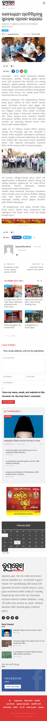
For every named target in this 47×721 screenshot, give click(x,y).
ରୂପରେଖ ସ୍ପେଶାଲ (23, 704)
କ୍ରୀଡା (15, 707)
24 (23, 546)
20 (42, 542)
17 (23, 542)
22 (11, 546)
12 (36, 539)
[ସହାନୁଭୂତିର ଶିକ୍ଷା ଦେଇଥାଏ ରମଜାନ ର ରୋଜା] (23, 426)
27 (42, 546)
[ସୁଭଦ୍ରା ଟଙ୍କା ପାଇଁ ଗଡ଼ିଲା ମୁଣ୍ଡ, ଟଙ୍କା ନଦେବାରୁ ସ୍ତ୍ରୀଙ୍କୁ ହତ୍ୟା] (34, 291)
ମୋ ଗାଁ (22, 707)
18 (30, 542)
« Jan (3, 553)
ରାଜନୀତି (37, 701)
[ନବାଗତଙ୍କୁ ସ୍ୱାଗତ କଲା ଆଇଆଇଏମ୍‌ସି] (13, 316)
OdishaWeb (29, 716)
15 (11, 542)
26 (36, 546)
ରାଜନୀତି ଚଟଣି (36, 704)
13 (42, 539)
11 (30, 539)
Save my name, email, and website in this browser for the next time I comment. (23, 394)
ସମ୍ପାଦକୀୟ (7, 707)
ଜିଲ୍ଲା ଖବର (28, 701)
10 (23, 539)
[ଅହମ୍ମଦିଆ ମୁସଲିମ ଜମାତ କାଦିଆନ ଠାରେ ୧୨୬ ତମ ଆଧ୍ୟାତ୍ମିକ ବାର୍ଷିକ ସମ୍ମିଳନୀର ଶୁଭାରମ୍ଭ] (7, 643)
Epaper (41, 707)
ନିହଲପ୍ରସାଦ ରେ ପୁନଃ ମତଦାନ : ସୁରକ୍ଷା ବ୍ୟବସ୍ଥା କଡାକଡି (11, 269)
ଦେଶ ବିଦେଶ (8, 416)
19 (36, 542)
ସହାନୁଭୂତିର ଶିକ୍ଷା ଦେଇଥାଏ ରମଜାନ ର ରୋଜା (22, 440)
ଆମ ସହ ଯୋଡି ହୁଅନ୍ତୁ (10, 664)
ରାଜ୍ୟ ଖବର (5, 30)
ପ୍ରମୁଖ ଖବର (29, 286)
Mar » (8, 553)
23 (17, 546)
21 (5, 546)
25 (30, 546)
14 (5, 542)
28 (5, 550)
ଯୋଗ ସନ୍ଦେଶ (31, 707)
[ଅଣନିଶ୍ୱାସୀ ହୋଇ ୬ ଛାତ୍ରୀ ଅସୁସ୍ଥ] (34, 316)
